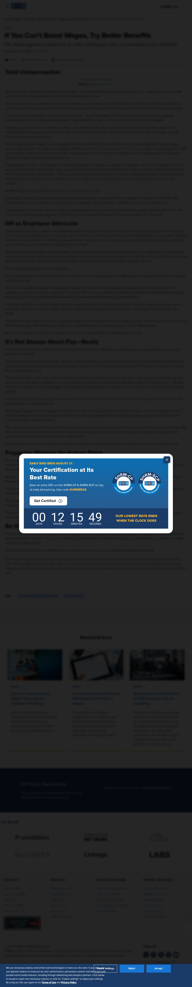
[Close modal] (167, 459)
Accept (158, 968)
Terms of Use (49, 982)
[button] (48, 500)
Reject (131, 968)
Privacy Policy (68, 982)
